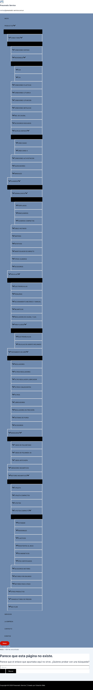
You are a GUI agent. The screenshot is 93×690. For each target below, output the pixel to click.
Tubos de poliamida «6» (23, 453)
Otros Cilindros (20, 259)
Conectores (15, 38)
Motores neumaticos (19, 475)
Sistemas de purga (21, 418)
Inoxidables (18, 58)
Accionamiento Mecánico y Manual (27, 302)
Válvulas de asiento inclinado (29, 344)
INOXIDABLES (22, 530)
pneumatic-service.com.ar (15, 10)
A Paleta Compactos (22, 495)
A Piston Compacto (21, 511)
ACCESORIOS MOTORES (22, 569)
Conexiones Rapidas (21, 50)
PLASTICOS (22, 538)
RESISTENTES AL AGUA (25, 546)
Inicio (7, 18)
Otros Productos (18, 592)
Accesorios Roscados (22, 123)
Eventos (8, 636)
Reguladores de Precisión (24, 410)
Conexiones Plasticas (22, 85)
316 (19, 77)
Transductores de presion (21, 599)
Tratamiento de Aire (18, 352)
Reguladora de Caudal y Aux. (25, 317)
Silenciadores (19, 166)
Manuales (18, 173)
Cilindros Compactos (26, 221)
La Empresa (9, 621)
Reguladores (19, 364)
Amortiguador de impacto (24, 251)
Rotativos (18, 244)
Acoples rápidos (20, 131)
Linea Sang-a (23, 151)
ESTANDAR (21, 523)
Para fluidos (19, 324)
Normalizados (19, 193)
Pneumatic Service (8, 5)
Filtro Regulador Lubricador (25, 379)
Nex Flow (14, 607)
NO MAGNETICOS (23, 553)
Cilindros (14, 181)
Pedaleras (18, 294)
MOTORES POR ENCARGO (22, 576)
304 (19, 70)
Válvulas (14, 274)
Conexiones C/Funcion (22, 100)
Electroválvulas (20, 286)
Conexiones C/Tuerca (22, 93)
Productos (9, 26)
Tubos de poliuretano (22, 445)
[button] (14, 26)
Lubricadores (19, 402)
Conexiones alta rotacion (24, 158)
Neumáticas (18, 309)
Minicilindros (23, 213)
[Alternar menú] (23, 31)
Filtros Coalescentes (22, 387)
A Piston (17, 503)
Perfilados (22, 205)
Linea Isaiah (22, 143)
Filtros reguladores (22, 372)
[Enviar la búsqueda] (2, 671)
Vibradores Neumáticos (20, 468)
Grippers (17, 236)
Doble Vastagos (20, 228)
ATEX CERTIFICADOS (25, 561)
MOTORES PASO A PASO (22, 584)
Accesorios (18, 266)
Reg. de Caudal (20, 115)
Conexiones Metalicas (22, 108)
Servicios (8, 614)
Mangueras (15, 433)
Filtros (17, 395)
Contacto (8, 629)
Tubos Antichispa (21, 460)
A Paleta (17, 488)
